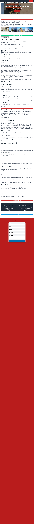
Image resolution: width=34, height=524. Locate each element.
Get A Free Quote (17, 214)
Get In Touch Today (17, 19)
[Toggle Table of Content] (8, 37)
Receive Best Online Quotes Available (17, 35)
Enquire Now (17, 216)
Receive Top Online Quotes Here (17, 108)
